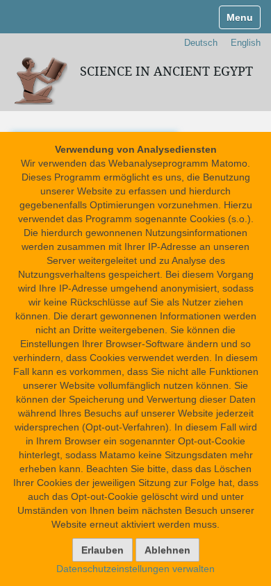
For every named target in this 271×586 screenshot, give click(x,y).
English (246, 42)
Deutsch (200, 42)
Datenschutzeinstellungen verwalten (135, 568)
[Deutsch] (38, 79)
